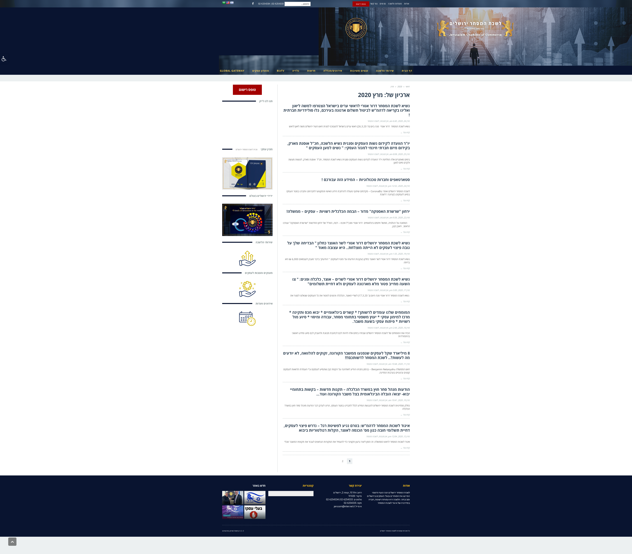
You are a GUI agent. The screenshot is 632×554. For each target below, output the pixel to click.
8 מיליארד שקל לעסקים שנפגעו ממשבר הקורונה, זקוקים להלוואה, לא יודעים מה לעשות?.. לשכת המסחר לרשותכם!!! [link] (346, 355)
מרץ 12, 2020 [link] (404, 436)
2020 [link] (399, 86)
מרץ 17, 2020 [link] (404, 290)
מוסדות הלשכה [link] (395, 3)
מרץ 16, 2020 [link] (404, 327)
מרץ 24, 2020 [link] (404, 185)
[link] (4, 58)
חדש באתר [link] (258, 485)
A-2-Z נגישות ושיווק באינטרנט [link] (233, 531)
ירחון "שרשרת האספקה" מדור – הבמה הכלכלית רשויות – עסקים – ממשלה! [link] (348, 211)
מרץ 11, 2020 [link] (404, 363)
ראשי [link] (408, 86)
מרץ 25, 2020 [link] (404, 154)
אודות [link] (406, 3)
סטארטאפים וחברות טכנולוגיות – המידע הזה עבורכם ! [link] (366, 179)
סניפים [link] (383, 3)
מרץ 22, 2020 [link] (404, 217)
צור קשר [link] (374, 3)
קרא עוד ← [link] (405, 132)
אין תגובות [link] (384, 121)
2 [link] (342, 461)
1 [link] (349, 461)
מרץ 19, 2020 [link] (404, 253)
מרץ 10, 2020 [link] (404, 400)
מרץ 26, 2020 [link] (404, 121)
